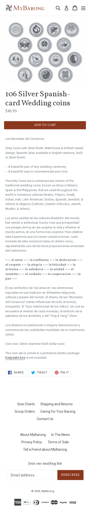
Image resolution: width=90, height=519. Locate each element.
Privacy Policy (31, 442)
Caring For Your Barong (57, 411)
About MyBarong (33, 435)
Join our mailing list (45, 464)
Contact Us (45, 419)
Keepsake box (15, 357)
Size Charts (26, 404)
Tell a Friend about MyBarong (45, 449)
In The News (60, 435)
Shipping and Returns (56, 404)
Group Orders (25, 411)
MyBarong (48, 491)
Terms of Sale (58, 442)
